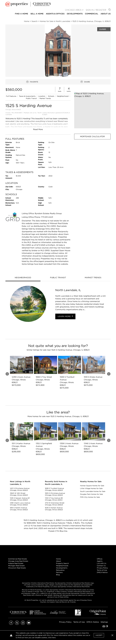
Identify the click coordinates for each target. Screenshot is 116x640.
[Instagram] (23, 624)
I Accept (99, 635)
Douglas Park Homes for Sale (91, 494)
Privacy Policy (102, 568)
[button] (92, 110)
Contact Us (101, 566)
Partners (59, 572)
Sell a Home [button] (37, 14)
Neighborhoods (62, 566)
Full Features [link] (11, 96)
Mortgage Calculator (92, 136)
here (54, 637)
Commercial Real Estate (17, 559)
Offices (99, 559)
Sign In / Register (96, 10)
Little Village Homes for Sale (91, 488)
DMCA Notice (102, 572)
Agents (100, 561)
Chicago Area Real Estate (18, 561)
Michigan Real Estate (16, 566)
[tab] (22, 277)
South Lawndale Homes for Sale (92, 491)
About (58, 561)
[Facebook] (11, 624)
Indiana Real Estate (15, 563)
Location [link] (42, 96)
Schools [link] (51, 96)
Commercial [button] (91, 14)
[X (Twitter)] (17, 624)
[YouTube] (29, 624)
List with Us (101, 563)
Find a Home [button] (21, 14)
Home (58, 559)
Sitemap (104, 622)
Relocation (60, 570)
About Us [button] (106, 14)
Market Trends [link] (45, 98)
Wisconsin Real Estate (17, 568)
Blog (58, 575)
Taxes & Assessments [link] (27, 96)
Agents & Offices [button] (55, 14)
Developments (75, 14)
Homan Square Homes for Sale (92, 486)
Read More (38, 129)
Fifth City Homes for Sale (90, 497)
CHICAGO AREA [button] (73, 10)
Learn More (64, 316)
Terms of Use (102, 570)
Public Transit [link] (31, 98)
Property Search (62, 563)
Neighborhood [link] (63, 96)
